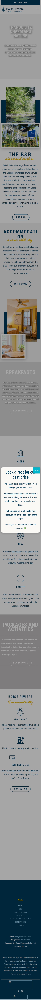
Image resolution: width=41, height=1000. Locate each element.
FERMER (36, 470)
